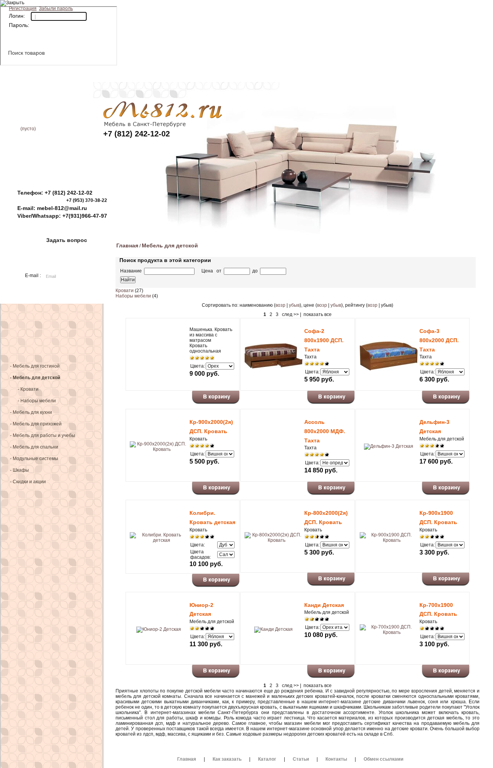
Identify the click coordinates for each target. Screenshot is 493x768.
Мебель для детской (170, 245)
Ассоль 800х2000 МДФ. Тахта (324, 431)
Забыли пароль (56, 8)
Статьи (300, 8)
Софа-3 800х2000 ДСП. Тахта (439, 340)
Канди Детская (324, 605)
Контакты (358, 8)
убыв (294, 305)
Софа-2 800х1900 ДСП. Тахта (324, 340)
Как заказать (187, 8)
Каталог (244, 8)
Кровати (125, 290)
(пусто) (28, 128)
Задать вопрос (66, 240)
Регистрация (23, 8)
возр (280, 305)
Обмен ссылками (383, 759)
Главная (130, 8)
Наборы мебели (133, 296)
